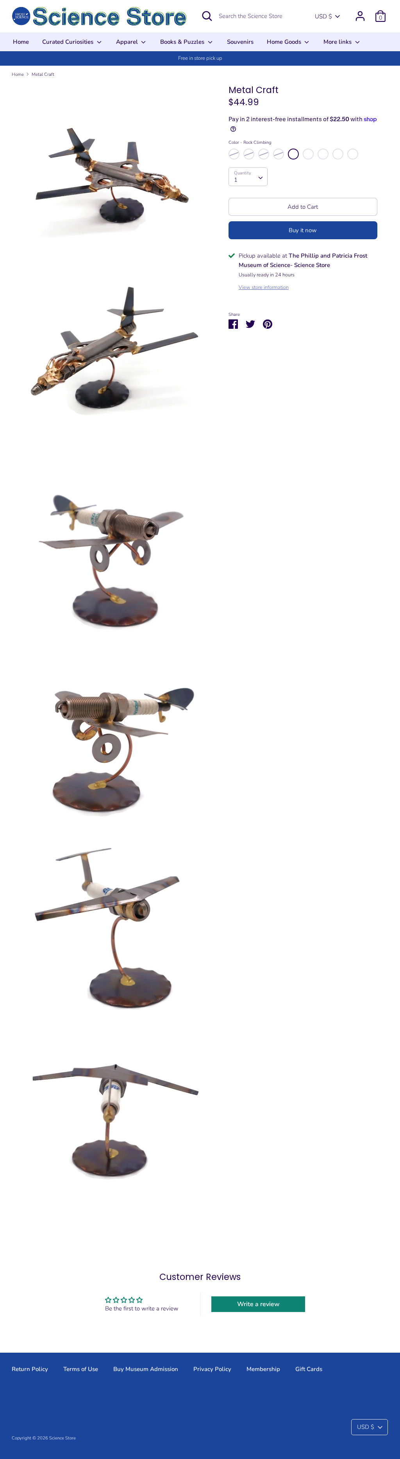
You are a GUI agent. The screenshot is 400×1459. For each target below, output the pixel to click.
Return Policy (30, 1369)
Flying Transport (263, 154)
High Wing (278, 154)
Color (250, 142)
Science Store (62, 1438)
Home (21, 42)
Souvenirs (240, 42)
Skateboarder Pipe (337, 154)
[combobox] (248, 176)
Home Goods (285, 42)
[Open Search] (207, 16)
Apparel (127, 42)
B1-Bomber (234, 154)
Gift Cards (308, 1369)
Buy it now (303, 230)
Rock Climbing (293, 154)
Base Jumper (308, 154)
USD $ (323, 16)
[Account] (360, 13)
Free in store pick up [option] (200, 58)
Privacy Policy (212, 1369)
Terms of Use (80, 1369)
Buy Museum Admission (145, 1369)
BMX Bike (352, 154)
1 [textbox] (236, 180)
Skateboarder (323, 154)
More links (338, 42)
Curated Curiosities (68, 42)
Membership (263, 1369)
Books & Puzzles (183, 42)
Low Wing (248, 154)
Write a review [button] (258, 1304)
